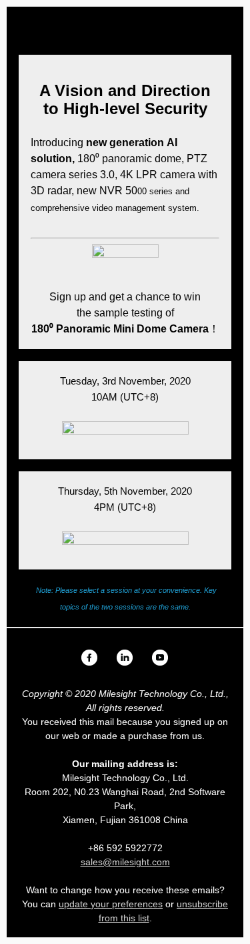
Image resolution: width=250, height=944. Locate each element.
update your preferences (111, 904)
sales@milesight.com (125, 862)
